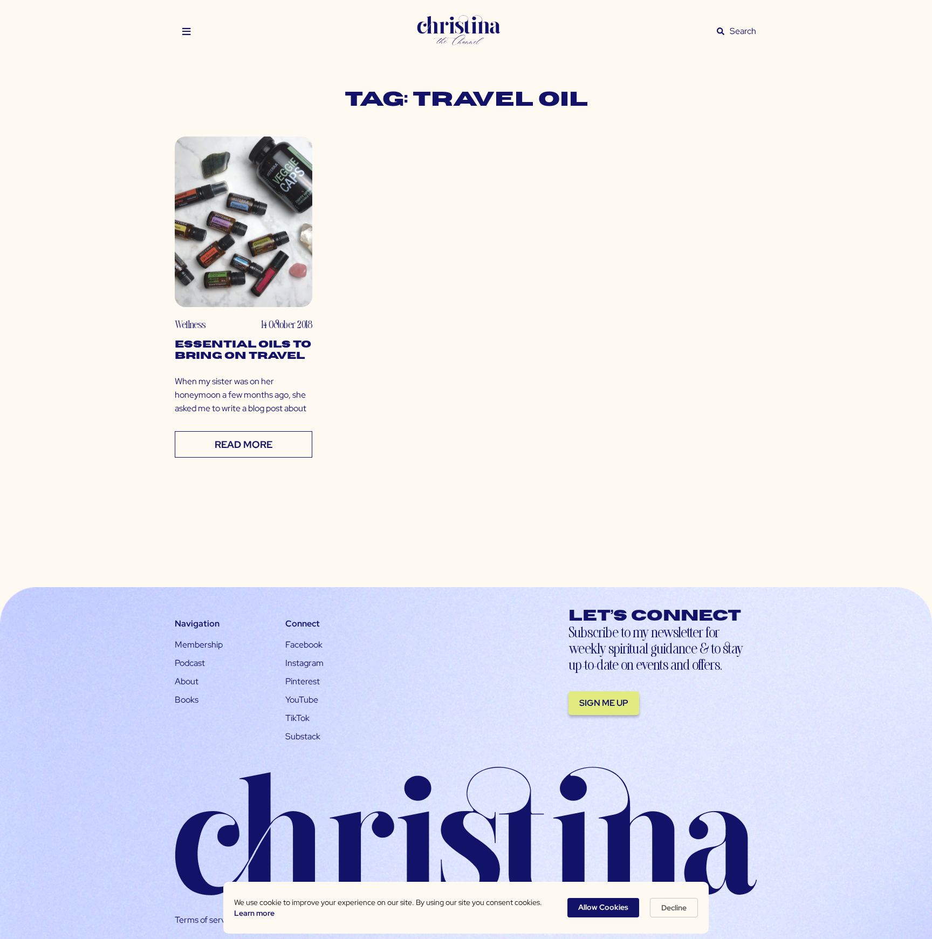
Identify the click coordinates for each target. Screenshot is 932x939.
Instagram (304, 663)
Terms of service (205, 920)
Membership (199, 644)
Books (186, 699)
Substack (302, 736)
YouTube (301, 699)
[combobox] (743, 31)
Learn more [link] (254, 913)
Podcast (190, 663)
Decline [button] (674, 908)
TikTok (297, 718)
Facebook (304, 644)
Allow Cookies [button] (603, 907)
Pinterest (302, 681)
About (186, 681)
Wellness (190, 324)
